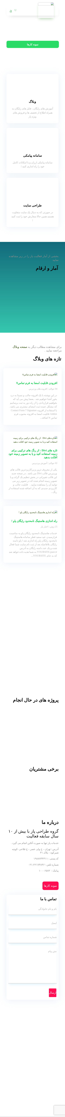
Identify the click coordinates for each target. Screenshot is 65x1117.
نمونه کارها (32, 44)
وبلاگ (32, 101)
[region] (32, 731)
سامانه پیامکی (32, 155)
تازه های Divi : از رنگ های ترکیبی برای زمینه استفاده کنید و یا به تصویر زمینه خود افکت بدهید (33, 454)
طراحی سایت (32, 205)
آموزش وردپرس (39, 463)
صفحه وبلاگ (20, 347)
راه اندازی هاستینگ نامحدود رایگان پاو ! (34, 521)
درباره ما (33, 56)
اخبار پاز (44, 526)
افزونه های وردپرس (38, 389)
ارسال (52, 992)
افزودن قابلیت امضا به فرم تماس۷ (36, 383)
